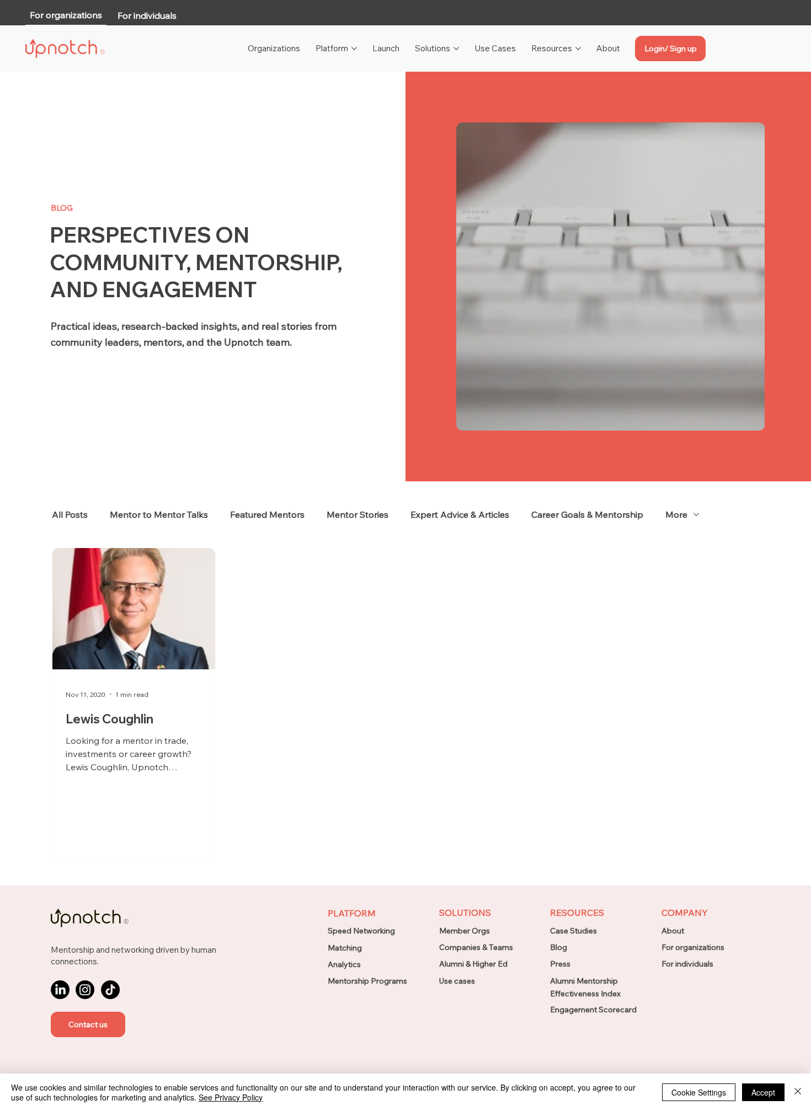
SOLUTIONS (465, 912)
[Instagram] (85, 989)
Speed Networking (361, 931)
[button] (88, 1024)
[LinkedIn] (60, 989)
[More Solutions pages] (456, 48)
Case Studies (573, 931)
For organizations (692, 947)
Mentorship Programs (367, 981)
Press (560, 964)
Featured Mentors (267, 514)
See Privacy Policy (231, 1097)
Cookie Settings (698, 1092)
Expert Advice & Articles (459, 514)
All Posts (70, 514)
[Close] (797, 1092)
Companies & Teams (476, 947)
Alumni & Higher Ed (473, 964)
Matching (345, 948)
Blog (558, 947)
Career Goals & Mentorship (587, 514)
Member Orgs (464, 931)
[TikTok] (110, 989)
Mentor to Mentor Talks (159, 514)
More (676, 514)
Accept (763, 1092)
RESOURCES (577, 912)
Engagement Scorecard (593, 1010)
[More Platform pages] (354, 48)
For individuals (687, 964)
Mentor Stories (357, 514)
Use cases (457, 981)
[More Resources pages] (578, 48)
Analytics (344, 964)
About (672, 931)
